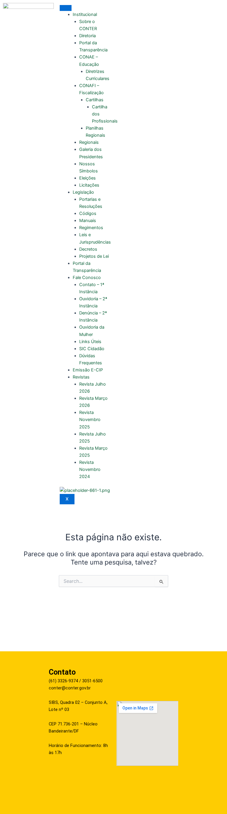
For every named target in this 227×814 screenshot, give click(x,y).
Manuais (87, 220)
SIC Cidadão (91, 348)
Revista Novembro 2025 (89, 419)
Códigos (87, 213)
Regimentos (91, 227)
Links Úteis (90, 341)
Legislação (83, 192)
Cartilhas (94, 99)
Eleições (87, 178)
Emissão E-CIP (88, 370)
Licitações (89, 185)
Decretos (88, 249)
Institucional (85, 14)
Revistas (81, 377)
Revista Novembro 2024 (89, 469)
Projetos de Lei (94, 256)
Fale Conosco (87, 277)
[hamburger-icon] (66, 8)
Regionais (89, 142)
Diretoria (87, 35)
